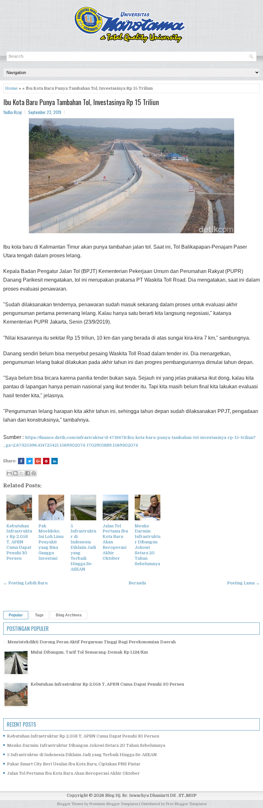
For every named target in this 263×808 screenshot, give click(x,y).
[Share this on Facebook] (21, 461)
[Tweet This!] (29, 461)
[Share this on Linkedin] (54, 461)
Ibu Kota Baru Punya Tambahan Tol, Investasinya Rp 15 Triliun (81, 102)
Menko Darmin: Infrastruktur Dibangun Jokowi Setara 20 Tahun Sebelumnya (147, 545)
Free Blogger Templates (186, 804)
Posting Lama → (243, 583)
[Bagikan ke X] (21, 473)
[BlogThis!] (15, 473)
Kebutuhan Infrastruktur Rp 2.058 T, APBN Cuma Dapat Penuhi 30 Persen (19, 542)
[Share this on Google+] (38, 461)
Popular (16, 615)
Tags (39, 615)
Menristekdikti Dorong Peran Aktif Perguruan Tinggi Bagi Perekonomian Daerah (91, 641)
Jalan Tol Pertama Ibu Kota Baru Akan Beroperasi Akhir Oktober (73, 773)
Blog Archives (69, 615)
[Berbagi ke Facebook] (27, 473)
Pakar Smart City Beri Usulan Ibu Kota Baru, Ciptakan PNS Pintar (73, 764)
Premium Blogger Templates (113, 804)
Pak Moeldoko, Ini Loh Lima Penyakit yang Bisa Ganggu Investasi (51, 542)
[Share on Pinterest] (46, 461)
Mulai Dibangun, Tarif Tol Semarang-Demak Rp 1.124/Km (89, 652)
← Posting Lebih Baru (25, 583)
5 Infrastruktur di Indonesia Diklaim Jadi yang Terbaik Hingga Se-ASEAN (83, 548)
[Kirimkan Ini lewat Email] (9, 473)
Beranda (137, 583)
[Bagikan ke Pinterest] (33, 473)
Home (11, 88)
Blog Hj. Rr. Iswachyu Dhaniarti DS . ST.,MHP (151, 795)
